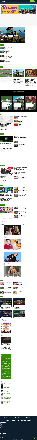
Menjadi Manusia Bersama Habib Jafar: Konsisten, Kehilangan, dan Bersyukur (5, 307)
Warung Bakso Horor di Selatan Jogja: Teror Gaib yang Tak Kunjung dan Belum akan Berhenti (6, 215)
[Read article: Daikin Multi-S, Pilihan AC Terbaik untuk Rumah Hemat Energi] (15, 292)
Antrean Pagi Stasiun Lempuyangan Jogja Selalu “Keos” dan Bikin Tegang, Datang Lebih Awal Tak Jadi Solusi (6, 376)
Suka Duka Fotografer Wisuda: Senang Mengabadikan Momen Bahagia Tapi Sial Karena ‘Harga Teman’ (6, 369)
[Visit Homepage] (3, 1)
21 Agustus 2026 (19, 118)
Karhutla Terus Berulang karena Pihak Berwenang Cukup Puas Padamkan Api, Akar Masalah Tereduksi (7, 61)
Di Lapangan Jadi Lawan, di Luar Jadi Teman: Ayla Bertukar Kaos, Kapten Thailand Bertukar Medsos (8, 283)
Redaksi (3, 308)
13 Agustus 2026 (19, 139)
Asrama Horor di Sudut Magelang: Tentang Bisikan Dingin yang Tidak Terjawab (22, 216)
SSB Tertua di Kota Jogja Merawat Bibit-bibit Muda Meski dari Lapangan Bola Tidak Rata (29, 105)
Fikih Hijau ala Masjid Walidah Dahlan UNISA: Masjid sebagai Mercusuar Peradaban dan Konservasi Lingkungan (6, 105)
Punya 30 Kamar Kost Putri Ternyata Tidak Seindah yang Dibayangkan (6, 361)
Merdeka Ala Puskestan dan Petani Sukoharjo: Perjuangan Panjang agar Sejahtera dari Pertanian (7, 292)
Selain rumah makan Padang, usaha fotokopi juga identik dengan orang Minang (7, 402)
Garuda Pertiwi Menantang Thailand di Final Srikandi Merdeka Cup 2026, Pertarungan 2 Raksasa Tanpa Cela (21, 283)
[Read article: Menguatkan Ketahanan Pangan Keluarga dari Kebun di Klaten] (19, 302)
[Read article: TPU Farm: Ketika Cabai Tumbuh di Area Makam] (16, 124)
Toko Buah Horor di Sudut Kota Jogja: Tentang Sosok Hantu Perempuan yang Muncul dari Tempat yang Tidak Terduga (22, 212)
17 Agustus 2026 (19, 125)
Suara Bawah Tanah (18, 91)
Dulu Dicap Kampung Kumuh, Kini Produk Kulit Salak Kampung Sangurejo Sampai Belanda (6, 358)
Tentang (1, 424)
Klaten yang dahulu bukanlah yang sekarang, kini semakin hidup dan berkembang (7, 387)
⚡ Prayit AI (34, 438)
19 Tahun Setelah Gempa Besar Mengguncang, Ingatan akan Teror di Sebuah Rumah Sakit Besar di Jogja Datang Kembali (22, 208)
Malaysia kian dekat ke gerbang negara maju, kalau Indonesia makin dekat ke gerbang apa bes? (22, 145)
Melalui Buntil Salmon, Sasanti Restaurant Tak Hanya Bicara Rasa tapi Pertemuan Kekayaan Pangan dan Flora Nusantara (20, 288)
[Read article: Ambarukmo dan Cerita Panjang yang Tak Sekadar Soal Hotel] (19, 314)
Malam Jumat (2, 212)
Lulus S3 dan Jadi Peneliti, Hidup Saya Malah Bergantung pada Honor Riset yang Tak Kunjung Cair (22, 121)
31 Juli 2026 (5, 320)
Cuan (1, 192)
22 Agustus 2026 (18, 285)
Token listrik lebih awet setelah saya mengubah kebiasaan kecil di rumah (22, 141)
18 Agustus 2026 (5, 177)
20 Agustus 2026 (5, 308)
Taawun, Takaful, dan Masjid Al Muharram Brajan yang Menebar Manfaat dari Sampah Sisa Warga (17, 105)
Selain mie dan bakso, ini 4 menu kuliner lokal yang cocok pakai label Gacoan (7, 394)
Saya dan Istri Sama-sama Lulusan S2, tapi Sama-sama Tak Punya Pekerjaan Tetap (22, 117)
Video (1, 317)
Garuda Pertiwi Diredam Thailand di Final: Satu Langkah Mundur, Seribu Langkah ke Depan (8, 48)
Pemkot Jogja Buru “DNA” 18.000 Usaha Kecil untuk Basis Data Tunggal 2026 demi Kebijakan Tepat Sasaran (6, 363)
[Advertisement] (12, 159)
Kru (0, 425)
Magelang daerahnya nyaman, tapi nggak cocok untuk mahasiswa (7, 384)
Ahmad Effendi (15, 83)
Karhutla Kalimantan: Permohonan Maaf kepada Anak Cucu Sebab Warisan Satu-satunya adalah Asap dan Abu (5, 124)
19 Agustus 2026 (19, 122)
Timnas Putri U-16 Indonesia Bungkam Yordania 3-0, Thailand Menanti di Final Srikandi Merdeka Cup (8, 288)
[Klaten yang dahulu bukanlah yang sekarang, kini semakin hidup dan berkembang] (2, 387)
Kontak (1, 427)
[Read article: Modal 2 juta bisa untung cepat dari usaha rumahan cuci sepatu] (16, 188)
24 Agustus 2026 (5, 49)
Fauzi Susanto (2, 177)
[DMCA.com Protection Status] (4, 422)
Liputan (1, 76)
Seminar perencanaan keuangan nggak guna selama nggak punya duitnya (7, 391)
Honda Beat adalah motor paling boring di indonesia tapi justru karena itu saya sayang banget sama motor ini (6, 175)
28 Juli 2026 (19, 170)
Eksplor (2, 33)
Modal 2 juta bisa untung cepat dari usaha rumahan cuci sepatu (22, 187)
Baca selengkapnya (3, 151)
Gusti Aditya (2, 126)
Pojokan (1, 141)
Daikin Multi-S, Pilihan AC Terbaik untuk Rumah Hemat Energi (21, 291)
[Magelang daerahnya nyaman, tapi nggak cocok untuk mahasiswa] (2, 384)
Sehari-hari (27, 76)
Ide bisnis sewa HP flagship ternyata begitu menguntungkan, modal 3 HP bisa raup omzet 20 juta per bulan (6, 195)
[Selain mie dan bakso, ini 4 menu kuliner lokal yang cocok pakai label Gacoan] (2, 394)
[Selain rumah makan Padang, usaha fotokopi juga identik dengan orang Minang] (2, 402)
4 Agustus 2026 (19, 146)
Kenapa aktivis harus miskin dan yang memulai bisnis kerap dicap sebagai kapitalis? (22, 191)
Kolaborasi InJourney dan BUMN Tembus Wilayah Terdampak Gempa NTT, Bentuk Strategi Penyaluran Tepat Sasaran (6, 366)
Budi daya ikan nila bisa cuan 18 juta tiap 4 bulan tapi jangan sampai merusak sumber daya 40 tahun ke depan (22, 195)
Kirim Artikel (1, 426)
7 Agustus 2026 (19, 142)
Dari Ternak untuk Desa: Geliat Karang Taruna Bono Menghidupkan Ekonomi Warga (5, 319)
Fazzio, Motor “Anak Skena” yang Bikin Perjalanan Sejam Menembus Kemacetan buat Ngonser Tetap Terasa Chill (9, 37)
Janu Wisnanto (28, 85)
